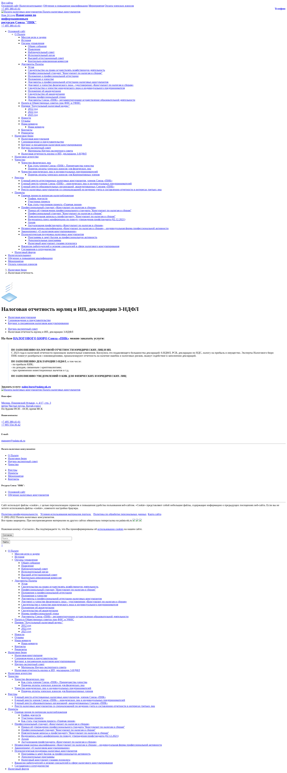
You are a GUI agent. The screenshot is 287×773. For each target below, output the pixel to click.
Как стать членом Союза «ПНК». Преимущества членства (61, 165)
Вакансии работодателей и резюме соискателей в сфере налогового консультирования (70, 246)
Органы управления (32, 43)
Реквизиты (27, 132)
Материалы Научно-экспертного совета (50, 150)
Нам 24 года (8, 15)
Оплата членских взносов (119, 5)
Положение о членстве (41, 79)
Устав (31, 67)
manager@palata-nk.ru (13, 440)
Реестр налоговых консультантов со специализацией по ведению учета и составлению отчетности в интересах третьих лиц (91, 189)
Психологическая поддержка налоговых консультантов (52, 234)
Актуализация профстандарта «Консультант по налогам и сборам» (65, 225)
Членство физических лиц (36, 162)
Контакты (26, 129)
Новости (26, 117)
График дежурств (38, 198)
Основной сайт (10, 5)
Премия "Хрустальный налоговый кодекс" (45, 106)
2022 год (33, 111)
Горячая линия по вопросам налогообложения (47, 195)
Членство (20, 159)
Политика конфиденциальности (19, 514)
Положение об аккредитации (44, 91)
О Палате (20, 34)
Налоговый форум (25, 252)
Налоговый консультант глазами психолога (52, 243)
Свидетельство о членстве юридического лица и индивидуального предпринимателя (76, 88)
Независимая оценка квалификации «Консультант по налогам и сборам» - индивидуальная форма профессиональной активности (95, 228)
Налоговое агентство (27, 156)
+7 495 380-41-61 (10, 8)
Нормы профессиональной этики (47, 97)
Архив (31, 222)
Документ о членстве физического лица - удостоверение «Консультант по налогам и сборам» (81, 85)
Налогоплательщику (31, 5)
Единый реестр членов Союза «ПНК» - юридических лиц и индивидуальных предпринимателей (76, 183)
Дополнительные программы (44, 240)
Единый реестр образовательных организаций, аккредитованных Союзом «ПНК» (67, 186)
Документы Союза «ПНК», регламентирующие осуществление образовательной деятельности (81, 100)
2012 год (33, 108)
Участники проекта (39, 201)
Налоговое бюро (24, 135)
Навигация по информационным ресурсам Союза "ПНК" (19, 18)
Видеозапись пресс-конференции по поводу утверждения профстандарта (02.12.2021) (76, 219)
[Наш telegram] (140, 520)
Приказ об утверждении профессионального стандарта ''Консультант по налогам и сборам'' (79, 210)
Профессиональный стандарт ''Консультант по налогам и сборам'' (65, 213)
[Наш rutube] (137, 520)
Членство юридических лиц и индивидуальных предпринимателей (59, 171)
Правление (34, 49)
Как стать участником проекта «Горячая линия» (55, 204)
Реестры (19, 177)
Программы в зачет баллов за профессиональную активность (62, 237)
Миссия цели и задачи (33, 37)
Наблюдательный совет (41, 52)
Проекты (20, 192)
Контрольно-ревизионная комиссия (48, 61)
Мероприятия (96, 5)
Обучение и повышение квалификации (65, 5)
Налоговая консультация (35, 138)
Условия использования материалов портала (65, 514)
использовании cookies (110, 529)
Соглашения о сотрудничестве (38, 249)
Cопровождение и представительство (42, 141)
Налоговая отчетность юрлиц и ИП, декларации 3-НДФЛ (54, 153)
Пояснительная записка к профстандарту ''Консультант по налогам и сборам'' (71, 216)
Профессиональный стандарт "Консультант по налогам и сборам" (65, 73)
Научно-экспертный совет (36, 147)
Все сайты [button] (7, 2)
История (26, 40)
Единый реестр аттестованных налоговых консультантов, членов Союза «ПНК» (66, 180)
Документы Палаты (32, 64)
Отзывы (25, 120)
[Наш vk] (134, 520)
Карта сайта (154, 514)
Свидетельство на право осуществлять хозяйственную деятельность (66, 70)
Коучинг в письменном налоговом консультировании (51, 144)
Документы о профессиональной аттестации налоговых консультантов (68, 82)
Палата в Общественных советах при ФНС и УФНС (51, 103)
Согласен (7, 535)
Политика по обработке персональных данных (119, 514)
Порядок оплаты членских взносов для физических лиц (59, 168)
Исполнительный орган (41, 55)
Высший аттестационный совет (46, 58)
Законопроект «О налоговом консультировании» (49, 231)
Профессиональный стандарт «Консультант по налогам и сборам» (58, 207)
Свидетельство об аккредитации (46, 94)
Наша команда (29, 123)
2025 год (33, 114)
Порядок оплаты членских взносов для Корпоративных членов (64, 174)
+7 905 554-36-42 (10, 424)
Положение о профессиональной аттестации (53, 76)
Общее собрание (37, 46)
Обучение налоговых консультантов (28, 494)
